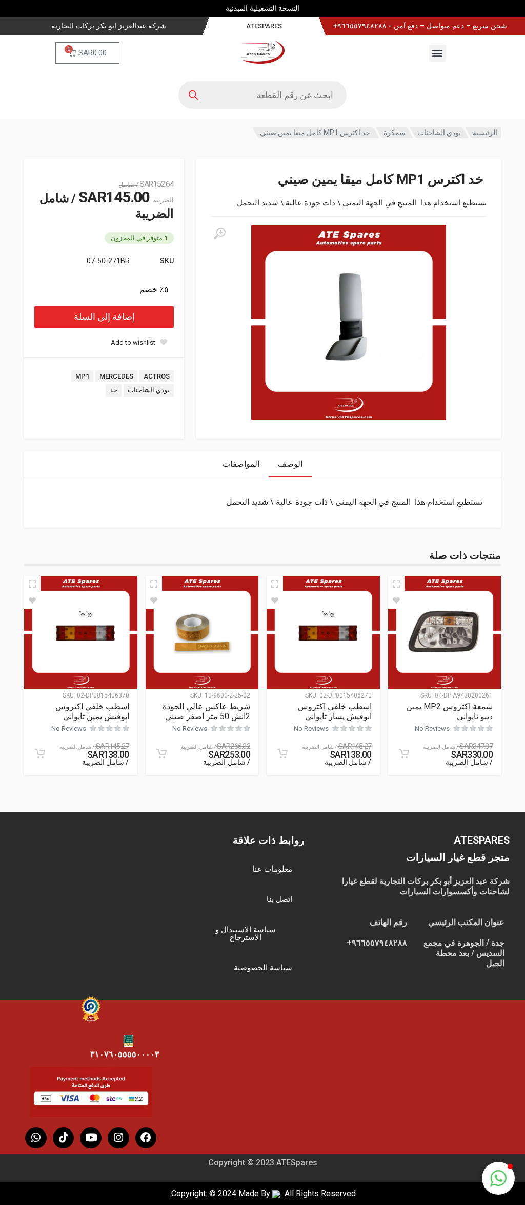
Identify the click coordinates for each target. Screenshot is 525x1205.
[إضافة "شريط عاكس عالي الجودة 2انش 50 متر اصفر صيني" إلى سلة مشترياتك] (161, 753)
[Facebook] (146, 1138)
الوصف (290, 464)
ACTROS (157, 376)
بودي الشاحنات (439, 132)
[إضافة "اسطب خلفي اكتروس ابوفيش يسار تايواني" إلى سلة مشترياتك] (282, 753)
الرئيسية (485, 132)
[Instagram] (118, 1138)
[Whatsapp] (36, 1138)
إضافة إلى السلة (104, 316)
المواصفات (241, 464)
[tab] (290, 464)
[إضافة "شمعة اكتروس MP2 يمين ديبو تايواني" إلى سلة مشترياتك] (404, 753)
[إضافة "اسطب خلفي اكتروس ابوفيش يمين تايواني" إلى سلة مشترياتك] (40, 753)
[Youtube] (91, 1138)
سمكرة (394, 132)
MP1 (82, 376)
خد (113, 390)
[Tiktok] (63, 1138)
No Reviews (432, 728)
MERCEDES (116, 376)
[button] (437, 53)
